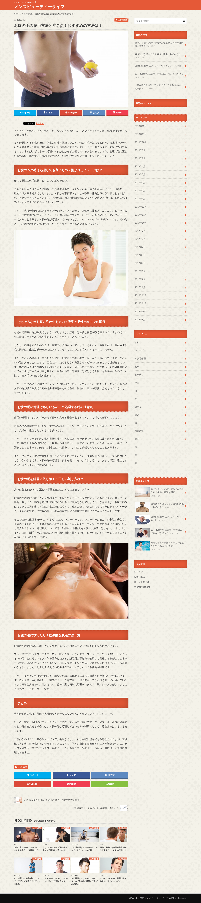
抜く (137, 390)
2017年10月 (141, 222)
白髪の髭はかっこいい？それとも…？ (158, 65)
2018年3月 (140, 182)
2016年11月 (141, 303)
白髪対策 (139, 431)
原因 (137, 382)
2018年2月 (140, 190)
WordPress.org (142, 586)
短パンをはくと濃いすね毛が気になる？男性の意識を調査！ (159, 44)
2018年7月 (140, 158)
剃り (137, 366)
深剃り (138, 406)
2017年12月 (141, 206)
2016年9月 (140, 319)
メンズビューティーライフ (39, 6)
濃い (137, 414)
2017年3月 (140, 271)
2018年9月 (140, 150)
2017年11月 (141, 214)
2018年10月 (141, 142)
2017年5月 (140, 255)
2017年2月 (140, 279)
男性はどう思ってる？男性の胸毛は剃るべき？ (158, 56)
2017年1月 (140, 287)
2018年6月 (140, 166)
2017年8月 (140, 239)
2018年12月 (141, 126)
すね (137, 342)
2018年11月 (141, 134)
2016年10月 (141, 311)
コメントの (141, 581)
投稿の (139, 576)
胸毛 (137, 439)
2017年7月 (140, 247)
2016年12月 (141, 295)
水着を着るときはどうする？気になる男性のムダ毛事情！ (159, 87)
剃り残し (139, 374)
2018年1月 (140, 198)
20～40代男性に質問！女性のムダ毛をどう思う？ (159, 75)
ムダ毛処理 (22, 767)
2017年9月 (140, 231)
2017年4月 (140, 263)
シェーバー (140, 350)
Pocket (40, 123)
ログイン (138, 571)
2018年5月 (140, 174)
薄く (137, 447)
